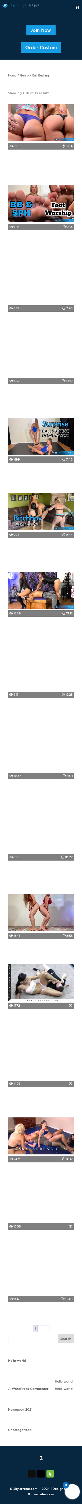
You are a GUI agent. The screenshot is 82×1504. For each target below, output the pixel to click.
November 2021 (20, 1409)
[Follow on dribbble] (32, 1474)
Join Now (41, 30)
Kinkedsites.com (41, 1494)
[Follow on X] (41, 1474)
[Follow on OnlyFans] (50, 1474)
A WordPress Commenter (28, 1388)
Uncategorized (19, 1430)
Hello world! (17, 1360)
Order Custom (41, 47)
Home (12, 75)
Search (65, 1338)
